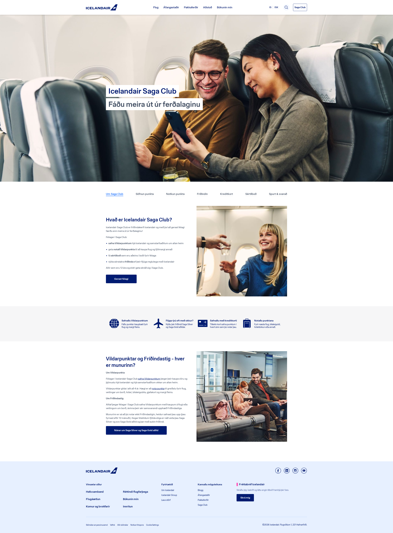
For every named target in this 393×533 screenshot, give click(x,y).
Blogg (200, 490)
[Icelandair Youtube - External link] (304, 471)
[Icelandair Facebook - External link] (278, 471)
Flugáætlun (93, 499)
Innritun (128, 506)
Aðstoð (207, 7)
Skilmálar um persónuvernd (97, 525)
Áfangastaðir (171, 7)
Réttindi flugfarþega (135, 491)
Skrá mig (245, 497)
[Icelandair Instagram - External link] (295, 471)
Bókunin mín (224, 7)
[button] (286, 7)
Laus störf (166, 500)
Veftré (112, 525)
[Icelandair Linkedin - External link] (287, 471)
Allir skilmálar (122, 525)
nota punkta (158, 388)
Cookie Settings (152, 525)
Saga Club (202, 505)
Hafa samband (95, 491)
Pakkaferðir (191, 7)
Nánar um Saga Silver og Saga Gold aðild (136, 430)
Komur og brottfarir (98, 506)
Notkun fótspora (137, 525)
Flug (155, 7)
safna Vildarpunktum (149, 378)
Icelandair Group (169, 495)
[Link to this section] (100, 208)
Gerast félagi (121, 278)
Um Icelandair (167, 490)
